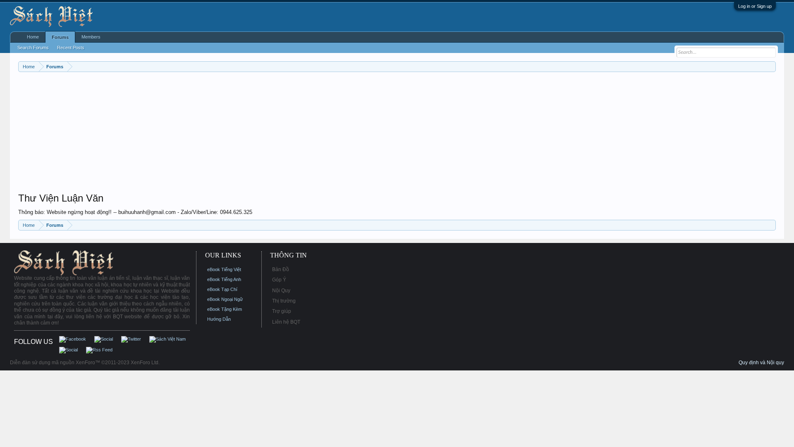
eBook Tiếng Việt (224, 269)
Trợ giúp (281, 311)
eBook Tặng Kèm (224, 309)
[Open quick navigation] (770, 66)
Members (90, 36)
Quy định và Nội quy (761, 362)
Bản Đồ (280, 269)
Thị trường (284, 301)
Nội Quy (281, 290)
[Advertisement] (266, 134)
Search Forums (33, 47)
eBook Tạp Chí (222, 289)
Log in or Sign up (755, 6)
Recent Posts (70, 47)
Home (33, 36)
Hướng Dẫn (219, 319)
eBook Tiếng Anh (224, 279)
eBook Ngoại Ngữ (225, 299)
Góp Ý (279, 280)
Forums (60, 37)
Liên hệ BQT (286, 322)
